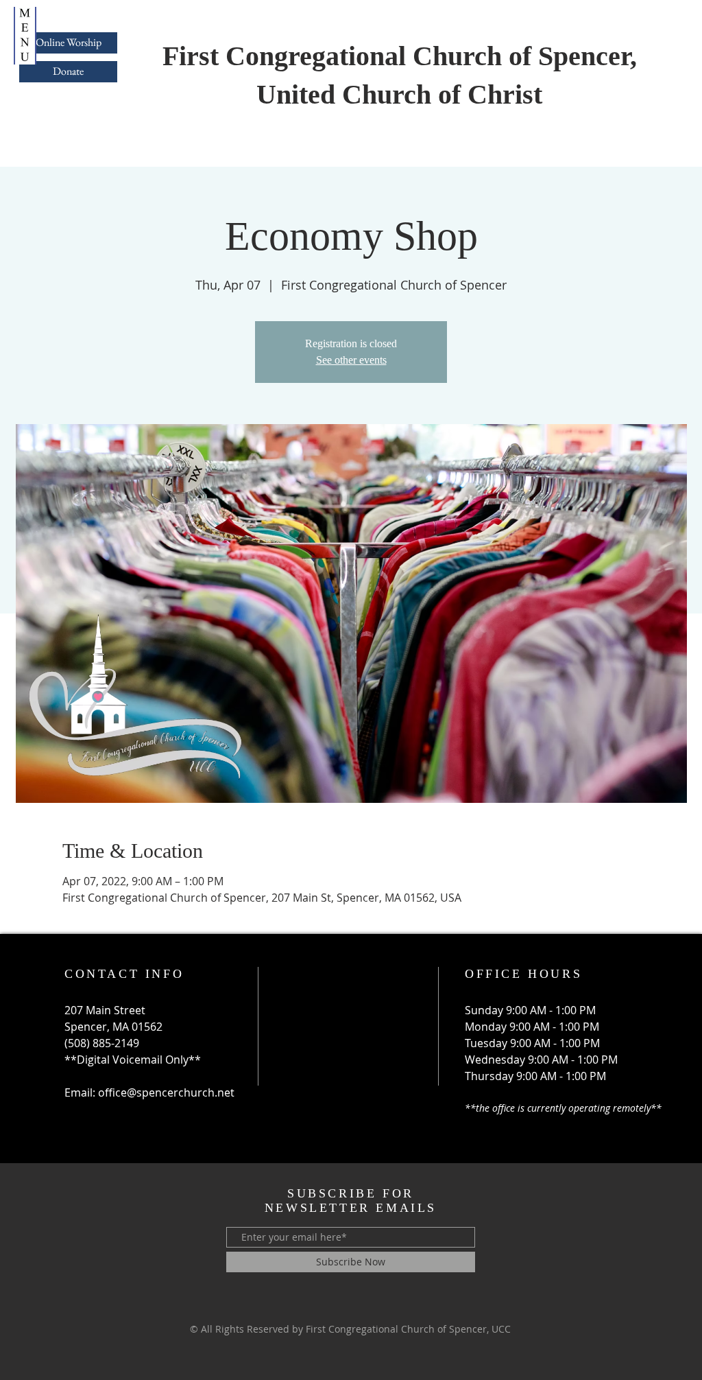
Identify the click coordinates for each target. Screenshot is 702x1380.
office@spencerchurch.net (166, 1092)
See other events (351, 360)
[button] (25, 36)
